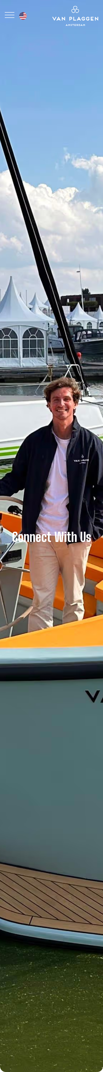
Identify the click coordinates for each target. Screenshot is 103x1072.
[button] (23, 16)
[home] (74, 16)
